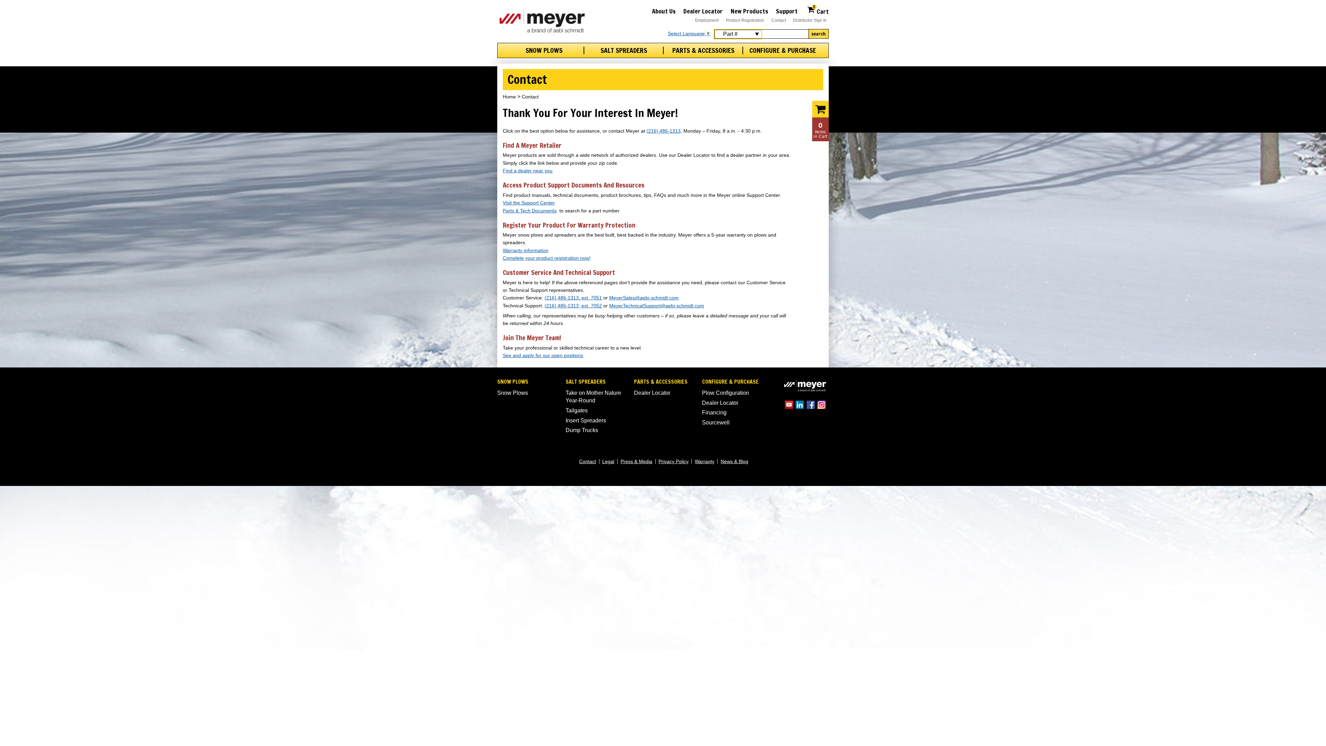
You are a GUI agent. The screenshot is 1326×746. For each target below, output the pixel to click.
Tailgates (577, 410)
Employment (707, 20)
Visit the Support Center (529, 202)
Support (787, 11)
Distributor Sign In (810, 20)
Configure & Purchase (782, 50)
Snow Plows (544, 50)
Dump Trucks (582, 430)
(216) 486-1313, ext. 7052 (573, 305)
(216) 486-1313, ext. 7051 (573, 297)
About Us (664, 11)
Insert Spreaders (586, 420)
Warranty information (525, 250)
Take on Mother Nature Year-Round (593, 396)
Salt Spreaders (623, 50)
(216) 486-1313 (663, 131)
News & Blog (734, 461)
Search (818, 33)
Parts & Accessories (703, 50)
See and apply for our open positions (543, 355)
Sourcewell (716, 422)
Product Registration (745, 20)
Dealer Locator (703, 11)
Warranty (704, 461)
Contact (778, 20)
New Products (749, 11)
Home (509, 96)
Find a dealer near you (527, 170)
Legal (608, 461)
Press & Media (636, 461)
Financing (714, 412)
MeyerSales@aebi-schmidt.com (644, 297)
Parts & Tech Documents (530, 210)
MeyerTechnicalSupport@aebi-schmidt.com (656, 305)
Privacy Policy (674, 461)
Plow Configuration (725, 393)
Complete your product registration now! (546, 258)
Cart (821, 11)
